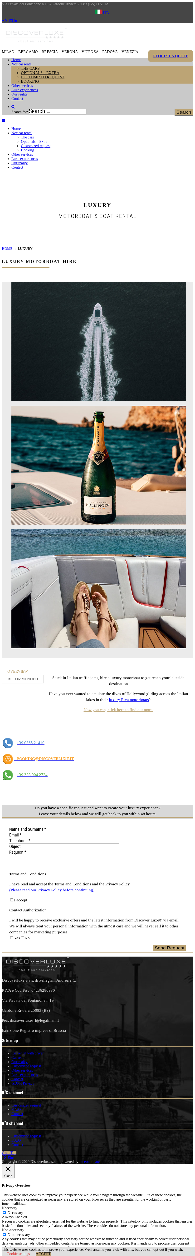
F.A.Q (16, 1109)
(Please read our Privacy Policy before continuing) (51, 890)
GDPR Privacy (22, 1083)
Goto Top (9, 1153)
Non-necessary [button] (13, 1230)
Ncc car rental (21, 64)
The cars (30, 68)
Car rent (17, 1057)
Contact (17, 98)
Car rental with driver (27, 1053)
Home (16, 60)
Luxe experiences (24, 90)
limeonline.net (90, 1162)
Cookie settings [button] (18, 1254)
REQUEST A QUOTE (170, 56)
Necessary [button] (9, 1208)
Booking (30, 81)
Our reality (19, 94)
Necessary (15, 1213)
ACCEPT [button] (43, 1254)
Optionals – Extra (40, 73)
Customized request (42, 77)
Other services (22, 86)
